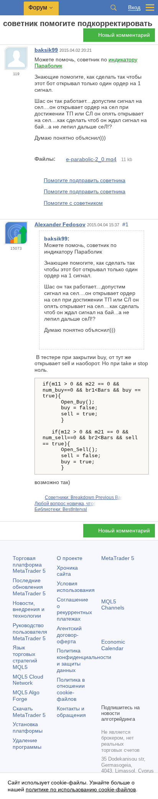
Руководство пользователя (30, 631)
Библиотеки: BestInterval (61, 509)
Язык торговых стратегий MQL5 (25, 657)
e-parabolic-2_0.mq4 (91, 159)
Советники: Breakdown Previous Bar (83, 497)
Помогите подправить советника (84, 180)
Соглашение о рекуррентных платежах (74, 609)
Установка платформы (28, 727)
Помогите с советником (73, 203)
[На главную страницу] (5, 37)
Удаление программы (27, 743)
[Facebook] (105, 684)
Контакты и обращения (71, 711)
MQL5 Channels (112, 604)
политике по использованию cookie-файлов (81, 789)
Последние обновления (29, 586)
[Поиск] (113, 7)
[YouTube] (105, 697)
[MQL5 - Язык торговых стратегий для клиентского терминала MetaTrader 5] (12, 8)
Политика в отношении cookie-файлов (71, 689)
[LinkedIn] (118, 697)
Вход (134, 7)
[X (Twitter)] (130, 684)
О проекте (69, 558)
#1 (125, 224)
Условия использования (76, 586)
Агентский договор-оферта (69, 634)
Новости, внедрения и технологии (28, 609)
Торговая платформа (29, 564)
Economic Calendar (113, 645)
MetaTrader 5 (117, 558)
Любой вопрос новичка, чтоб (65, 503)
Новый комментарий (124, 35)
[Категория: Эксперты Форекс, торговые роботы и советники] (15, 37)
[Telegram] (118, 684)
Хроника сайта (67, 571)
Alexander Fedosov (60, 224)
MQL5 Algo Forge (26, 695)
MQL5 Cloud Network (28, 680)
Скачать (29, 711)
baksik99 (46, 50)
